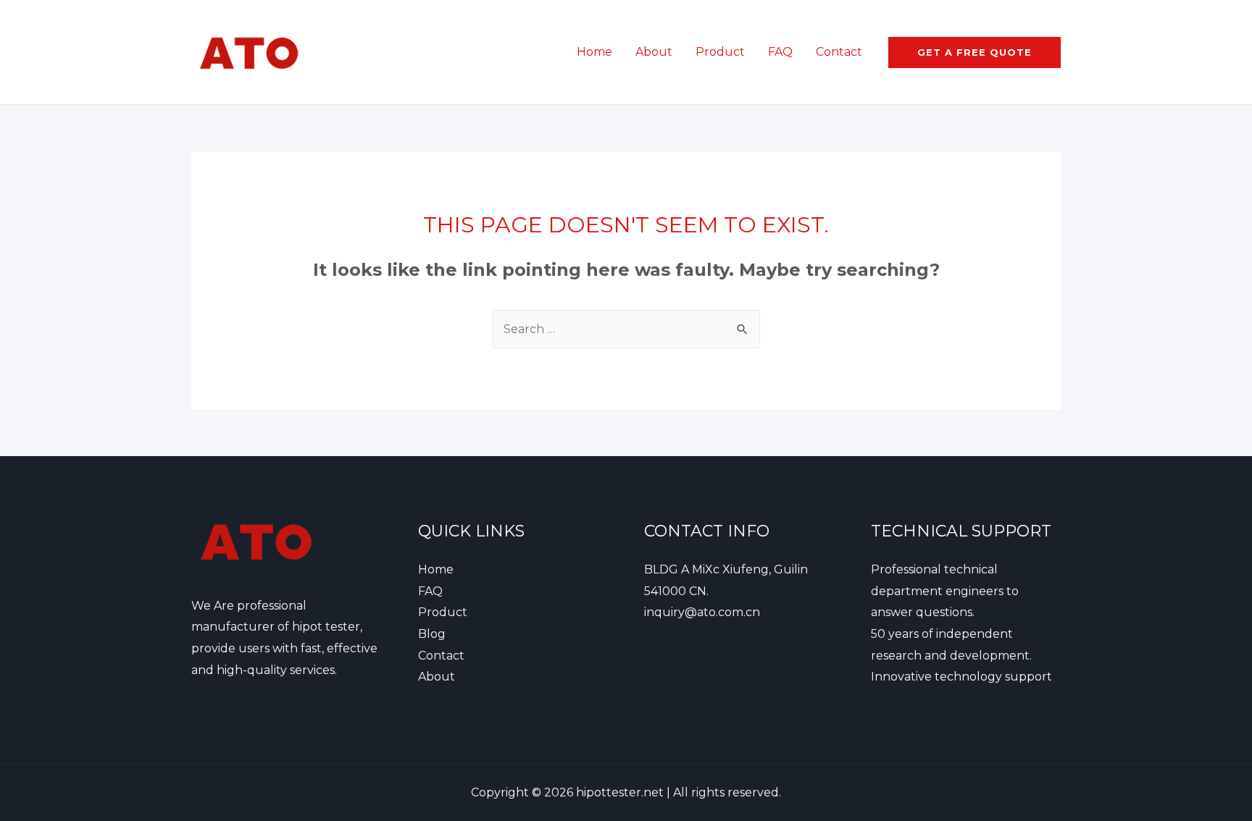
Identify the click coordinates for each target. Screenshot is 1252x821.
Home (594, 52)
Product (720, 52)
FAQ (780, 52)
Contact (839, 52)
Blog (432, 634)
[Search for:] (626, 329)
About (653, 52)
